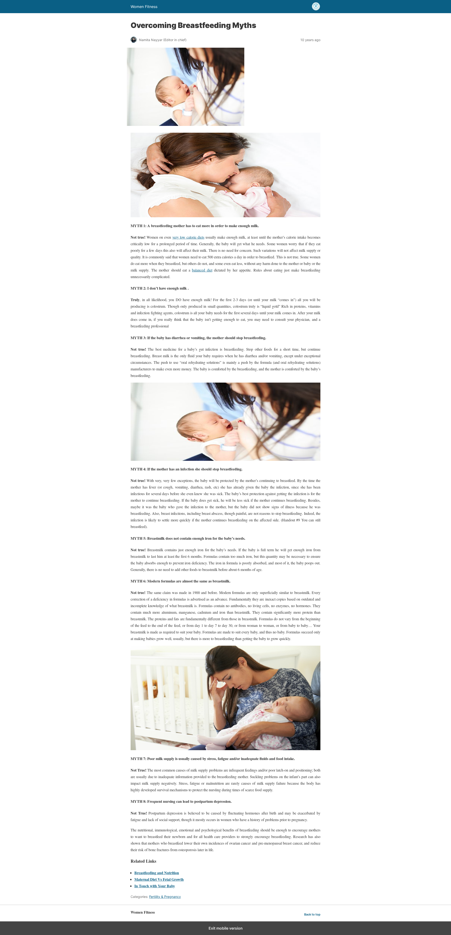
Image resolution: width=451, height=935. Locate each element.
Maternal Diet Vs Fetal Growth (159, 879)
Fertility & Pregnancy (165, 897)
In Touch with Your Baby (154, 885)
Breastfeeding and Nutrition (156, 872)
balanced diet (202, 270)
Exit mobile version (226, 928)
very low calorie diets (188, 237)
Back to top (312, 914)
